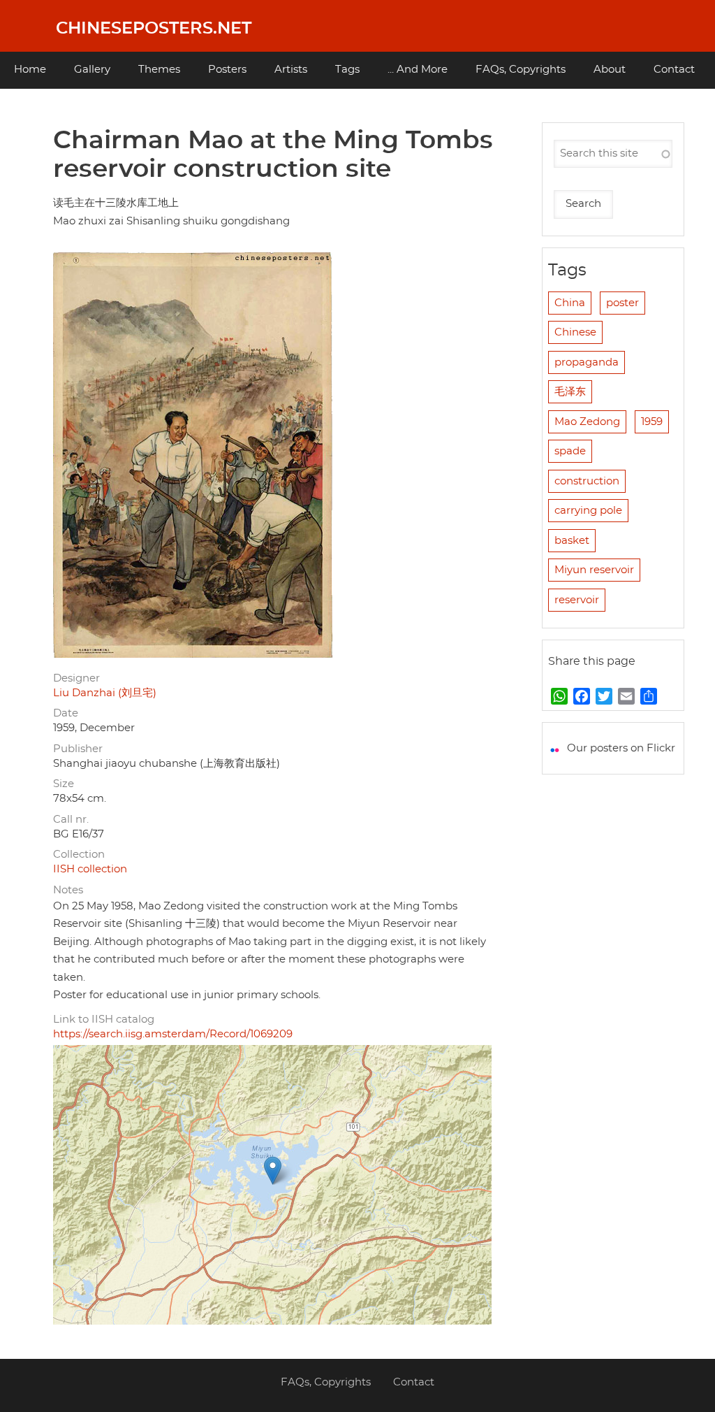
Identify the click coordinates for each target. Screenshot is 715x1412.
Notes (68, 890)
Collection (79, 854)
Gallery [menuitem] (92, 69)
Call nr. (71, 819)
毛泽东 (570, 392)
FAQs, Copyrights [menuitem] (521, 69)
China (569, 303)
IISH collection (90, 869)
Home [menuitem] (30, 69)
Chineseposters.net (153, 28)
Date (65, 713)
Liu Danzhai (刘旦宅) (104, 693)
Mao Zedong (587, 422)
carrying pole (588, 510)
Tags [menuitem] (347, 69)
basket (571, 540)
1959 (652, 422)
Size (63, 784)
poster (622, 303)
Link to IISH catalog (103, 1019)
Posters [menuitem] (227, 69)
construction (586, 481)
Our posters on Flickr (621, 748)
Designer (76, 678)
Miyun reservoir (594, 570)
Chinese (575, 332)
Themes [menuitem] (159, 69)
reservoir (576, 600)
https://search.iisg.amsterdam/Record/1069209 (173, 1034)
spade (570, 451)
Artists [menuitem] (290, 69)
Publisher (78, 749)
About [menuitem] (610, 69)
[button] (272, 1170)
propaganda (586, 362)
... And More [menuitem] (418, 69)
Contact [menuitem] (674, 69)
